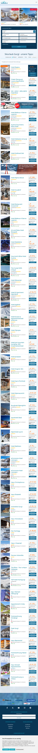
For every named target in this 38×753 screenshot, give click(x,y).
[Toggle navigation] (36, 2)
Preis (26, 57)
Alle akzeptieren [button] (6, 749)
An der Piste (27, 726)
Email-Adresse (19, 713)
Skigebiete (10, 726)
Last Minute (27, 724)
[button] (35, 16)
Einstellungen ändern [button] (20, 749)
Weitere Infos (32, 73)
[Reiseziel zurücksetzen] (34, 31)
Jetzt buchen (33, 75)
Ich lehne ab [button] (12, 749)
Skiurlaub (10, 728)
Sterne (30, 57)
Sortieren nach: (8, 57)
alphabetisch (20, 57)
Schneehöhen (10, 724)
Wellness (27, 728)
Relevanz (14, 57)
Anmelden (19, 717)
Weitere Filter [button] (5, 44)
